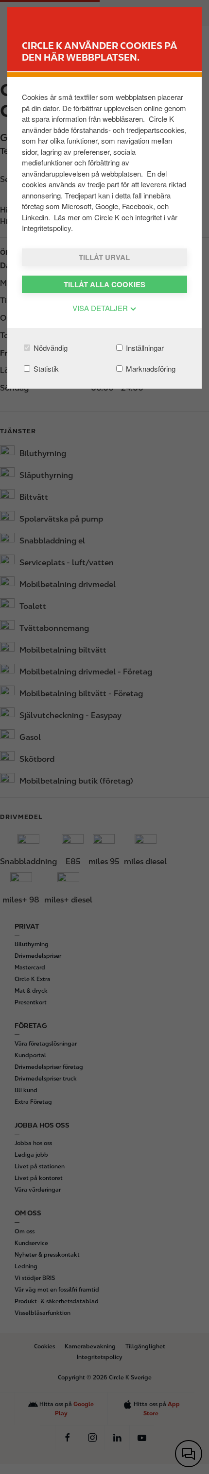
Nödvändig (50, 348)
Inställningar (144, 348)
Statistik (45, 368)
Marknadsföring (149, 368)
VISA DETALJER (101, 308)
